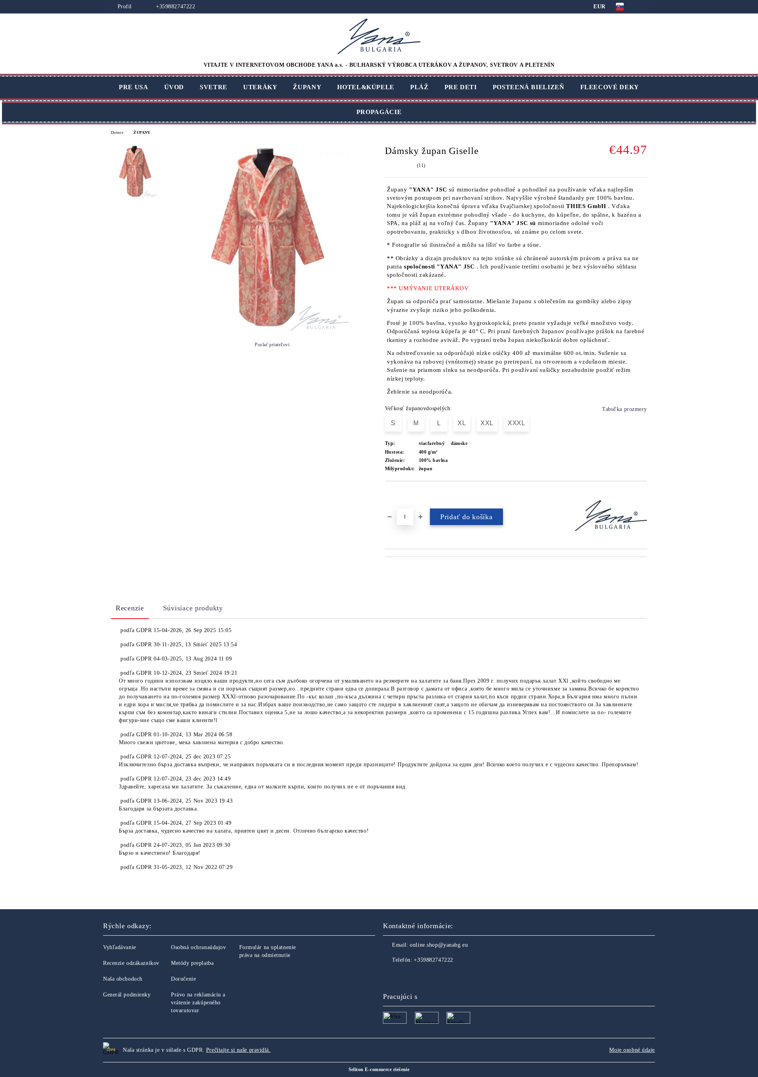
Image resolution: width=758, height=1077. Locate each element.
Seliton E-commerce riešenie (379, 1069)
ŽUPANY (307, 87)
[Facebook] (389, 976)
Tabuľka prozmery (624, 409)
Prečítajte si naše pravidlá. (238, 1050)
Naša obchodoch (123, 979)
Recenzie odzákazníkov (131, 963)
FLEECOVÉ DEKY (609, 87)
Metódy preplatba (192, 963)
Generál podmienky (127, 995)
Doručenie (183, 979)
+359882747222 (174, 6)
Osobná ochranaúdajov (198, 947)
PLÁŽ (419, 87)
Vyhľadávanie (119, 947)
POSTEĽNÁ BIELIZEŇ (529, 87)
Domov (117, 132)
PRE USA (133, 87)
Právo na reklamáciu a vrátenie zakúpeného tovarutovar (198, 1002)
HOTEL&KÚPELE (365, 87)
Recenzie (130, 608)
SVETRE (213, 87)
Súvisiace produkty (193, 608)
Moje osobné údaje (632, 1050)
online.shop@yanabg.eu (439, 945)
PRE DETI (461, 87)
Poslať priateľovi (272, 344)
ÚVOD (174, 87)
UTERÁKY (260, 87)
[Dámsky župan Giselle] (266, 329)
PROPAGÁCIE (379, 112)
